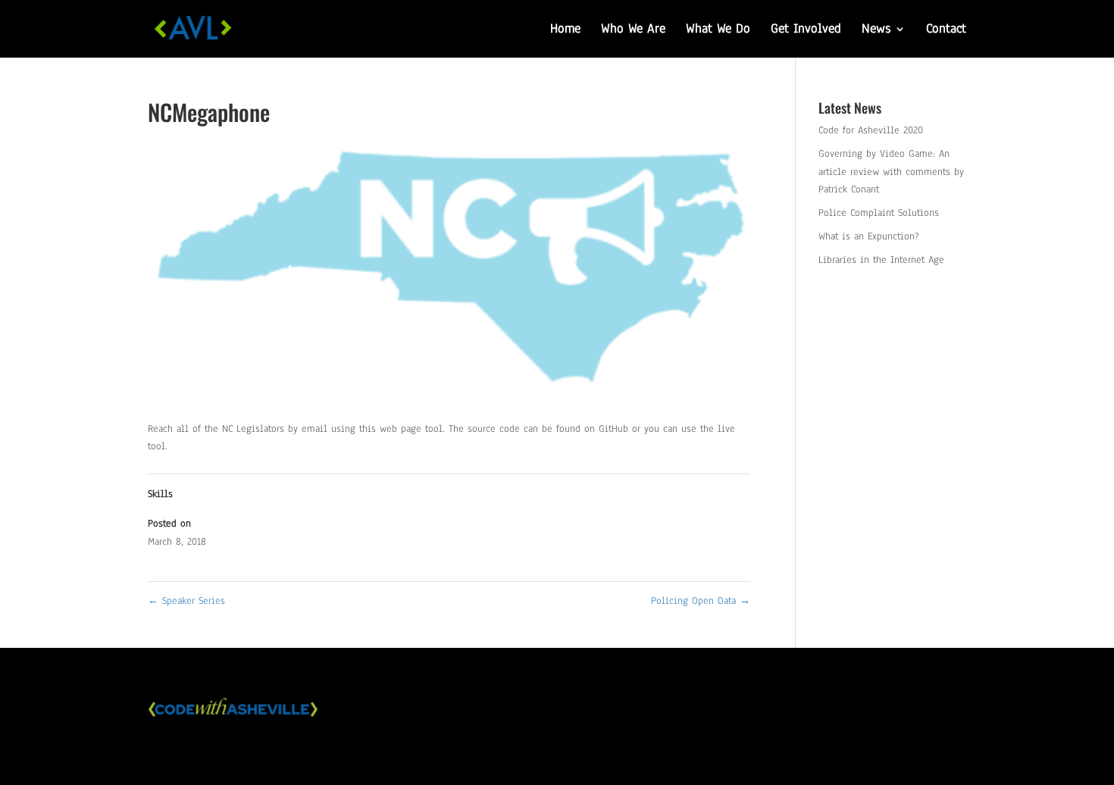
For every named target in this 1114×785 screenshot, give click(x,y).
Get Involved (806, 30)
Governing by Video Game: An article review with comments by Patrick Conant (891, 172)
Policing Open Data (700, 601)
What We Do (718, 30)
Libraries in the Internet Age (881, 260)
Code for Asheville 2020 (870, 130)
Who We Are (633, 30)
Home (565, 30)
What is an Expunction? (868, 236)
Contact (946, 30)
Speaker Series (186, 601)
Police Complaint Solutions (878, 213)
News (876, 30)
